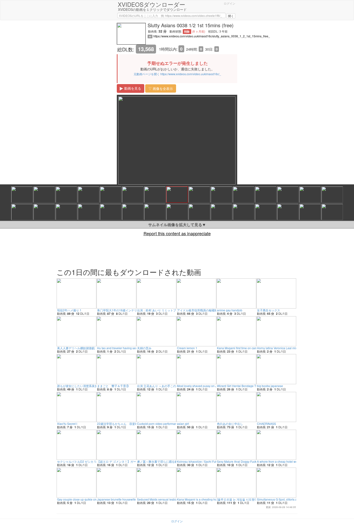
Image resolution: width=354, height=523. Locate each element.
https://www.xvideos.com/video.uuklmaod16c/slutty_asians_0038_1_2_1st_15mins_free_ (211, 36)
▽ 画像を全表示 (160, 88)
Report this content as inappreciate (177, 233)
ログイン (229, 3)
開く (231, 16)
